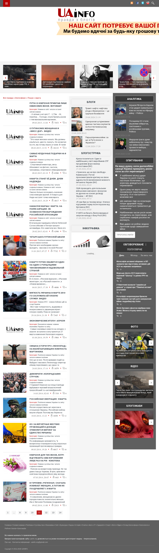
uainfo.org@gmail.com (39, 542)
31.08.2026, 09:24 (83, 185)
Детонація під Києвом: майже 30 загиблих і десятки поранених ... (57, 84)
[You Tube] (147, 3)
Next (154, 77)
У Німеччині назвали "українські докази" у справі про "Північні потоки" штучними (134, 287)
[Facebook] (137, 3)
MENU (6, 3)
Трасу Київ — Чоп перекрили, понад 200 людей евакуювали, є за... (133, 84)
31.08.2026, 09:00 (83, 210)
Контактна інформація (21, 542)
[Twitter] (142, 3)
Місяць (134, 255)
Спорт (108, 525)
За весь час (146, 255)
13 (53, 513)
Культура (63, 525)
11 (39, 512)
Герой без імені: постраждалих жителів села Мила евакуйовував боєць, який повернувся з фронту (134, 392)
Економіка (50, 525)
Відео (134, 366)
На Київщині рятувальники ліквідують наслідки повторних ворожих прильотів (134, 353)
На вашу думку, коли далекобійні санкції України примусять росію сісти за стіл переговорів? (134, 169)
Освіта (84, 525)
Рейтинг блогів (10, 528)
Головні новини (18, 525)
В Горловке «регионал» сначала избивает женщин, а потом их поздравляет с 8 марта (48, 486)
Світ (56, 525)
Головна (8, 525)
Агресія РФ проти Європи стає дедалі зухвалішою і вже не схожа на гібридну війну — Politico (141, 109)
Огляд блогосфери (130, 525)
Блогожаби (134, 405)
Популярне (134, 249)
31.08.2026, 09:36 (83, 169)
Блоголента (143, 525)
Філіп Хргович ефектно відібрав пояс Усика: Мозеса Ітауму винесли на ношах (133, 310)
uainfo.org (33, 539)
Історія (77, 525)
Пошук (30, 98)
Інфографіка (91, 228)
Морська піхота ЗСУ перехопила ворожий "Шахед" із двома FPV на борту (132, 275)
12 (46, 513)
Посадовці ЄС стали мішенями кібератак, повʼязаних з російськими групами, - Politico (140, 126)
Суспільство (39, 525)
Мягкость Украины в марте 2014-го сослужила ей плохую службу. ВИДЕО (48, 296)
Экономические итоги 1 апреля (47, 321)
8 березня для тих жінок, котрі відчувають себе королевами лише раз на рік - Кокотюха (47, 458)
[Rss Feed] (131, 3)
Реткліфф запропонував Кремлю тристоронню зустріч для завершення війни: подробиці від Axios (133, 299)
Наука (71, 525)
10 (32, 513)
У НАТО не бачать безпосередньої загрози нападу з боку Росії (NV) (92, 214)
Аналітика (134, 99)
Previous (5, 77)
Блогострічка (90, 153)
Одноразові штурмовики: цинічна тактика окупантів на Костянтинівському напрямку (97, 125)
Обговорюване (133, 244)
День (121, 255)
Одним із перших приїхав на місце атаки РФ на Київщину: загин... (94, 84)
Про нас (8, 542)
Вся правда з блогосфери (14, 98)
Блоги (91, 102)
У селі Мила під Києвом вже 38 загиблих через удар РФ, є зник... (19, 84)
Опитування (134, 160)
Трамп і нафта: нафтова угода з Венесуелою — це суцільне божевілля (97, 111)
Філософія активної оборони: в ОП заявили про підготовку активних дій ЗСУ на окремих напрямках (133, 264)
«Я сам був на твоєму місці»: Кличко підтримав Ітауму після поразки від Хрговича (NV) (93, 204)
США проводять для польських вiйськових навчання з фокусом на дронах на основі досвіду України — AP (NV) (91, 192)
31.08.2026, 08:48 (83, 218)
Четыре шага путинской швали (47, 237)
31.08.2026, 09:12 (83, 199)
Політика (29, 525)
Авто (90, 525)
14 (60, 513)
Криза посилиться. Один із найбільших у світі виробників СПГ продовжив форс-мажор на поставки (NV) (92, 162)
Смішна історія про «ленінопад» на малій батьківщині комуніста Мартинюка (48, 349)
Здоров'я (100, 525)
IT (94, 525)
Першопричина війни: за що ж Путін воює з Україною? (96, 140)
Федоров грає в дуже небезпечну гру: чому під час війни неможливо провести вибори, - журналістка (140, 144)
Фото (134, 326)
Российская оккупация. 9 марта (48, 399)
